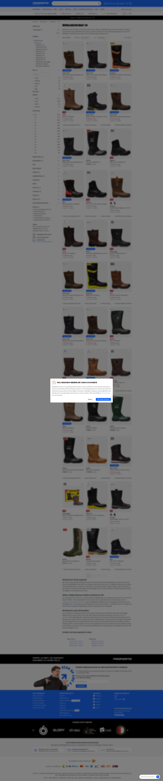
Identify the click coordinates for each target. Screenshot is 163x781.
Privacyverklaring (106, 393)
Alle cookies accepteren (103, 399)
